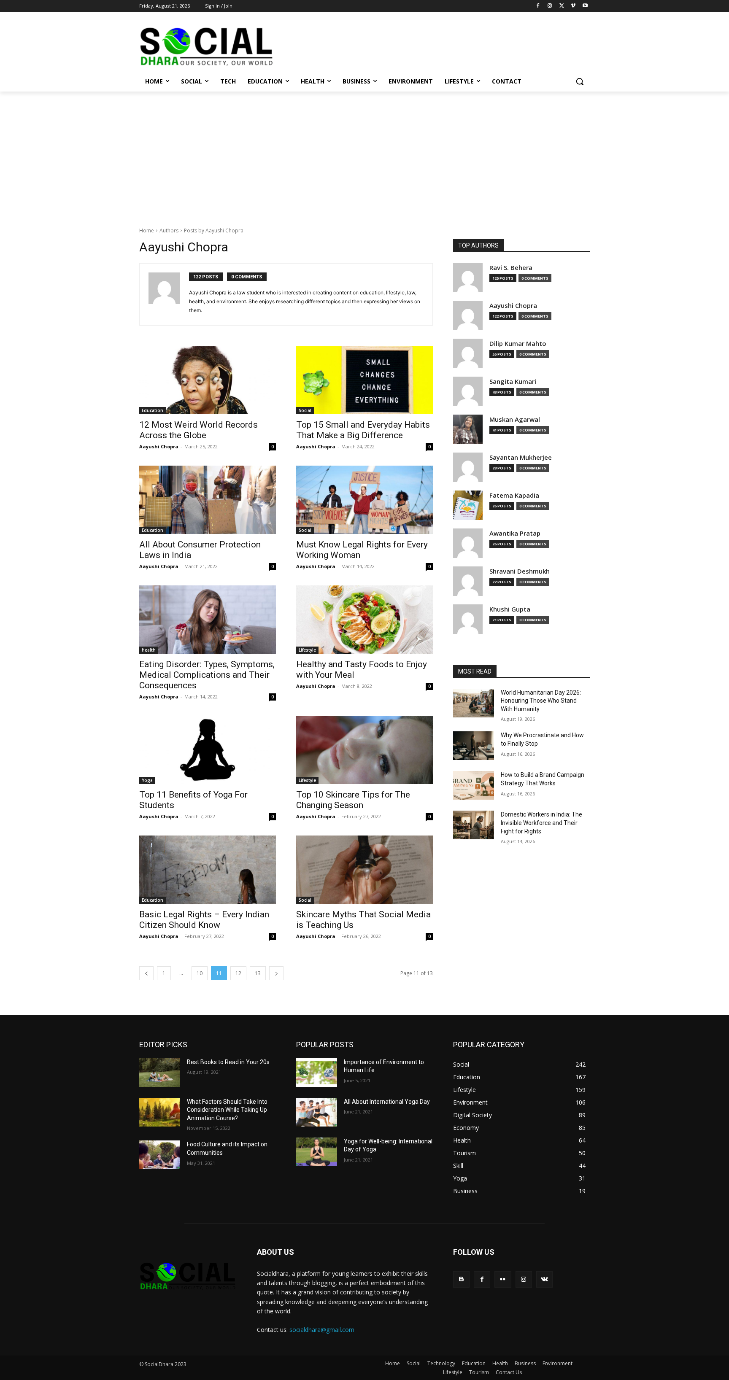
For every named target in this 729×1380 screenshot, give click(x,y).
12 (238, 973)
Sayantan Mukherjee (520, 457)
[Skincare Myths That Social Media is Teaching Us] (364, 870)
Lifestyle (307, 650)
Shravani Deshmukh (519, 571)
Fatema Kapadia (514, 495)
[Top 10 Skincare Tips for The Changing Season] (364, 750)
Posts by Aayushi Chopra (213, 230)
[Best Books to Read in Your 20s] (159, 1072)
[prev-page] (146, 973)
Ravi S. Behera (510, 268)
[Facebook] (538, 6)
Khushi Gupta (509, 609)
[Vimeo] (573, 6)
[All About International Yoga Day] (316, 1112)
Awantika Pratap (514, 533)
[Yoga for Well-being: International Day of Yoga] (316, 1151)
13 (258, 973)
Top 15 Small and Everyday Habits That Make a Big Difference (363, 430)
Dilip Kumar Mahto (517, 344)
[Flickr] (502, 1279)
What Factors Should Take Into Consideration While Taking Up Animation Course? (227, 1109)
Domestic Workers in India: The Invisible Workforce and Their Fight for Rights (541, 822)
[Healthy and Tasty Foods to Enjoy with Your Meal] (364, 619)
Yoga (147, 780)
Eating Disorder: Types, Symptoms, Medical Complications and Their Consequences (207, 674)
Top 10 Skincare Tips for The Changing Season (353, 800)
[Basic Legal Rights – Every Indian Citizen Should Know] (207, 870)
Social (305, 410)
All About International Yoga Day (387, 1101)
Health (149, 650)
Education (152, 410)
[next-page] (276, 973)
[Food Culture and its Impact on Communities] (159, 1154)
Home (146, 230)
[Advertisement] (364, 155)
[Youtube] (585, 6)
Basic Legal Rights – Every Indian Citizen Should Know (204, 919)
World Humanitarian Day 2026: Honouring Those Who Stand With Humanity (541, 700)
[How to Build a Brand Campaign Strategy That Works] (473, 785)
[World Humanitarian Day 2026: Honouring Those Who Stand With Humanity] (473, 703)
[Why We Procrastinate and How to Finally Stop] (473, 745)
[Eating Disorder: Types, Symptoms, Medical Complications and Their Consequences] (207, 619)
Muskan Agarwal (514, 419)
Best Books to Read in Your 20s (228, 1062)
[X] (562, 6)
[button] (580, 81)
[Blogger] (461, 1279)
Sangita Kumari (512, 381)
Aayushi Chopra (158, 446)
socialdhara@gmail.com (321, 1330)
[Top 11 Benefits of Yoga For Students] (207, 750)
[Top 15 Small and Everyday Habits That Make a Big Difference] (364, 380)
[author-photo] (168, 294)
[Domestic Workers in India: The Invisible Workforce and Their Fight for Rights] (473, 825)
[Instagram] (550, 6)
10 (199, 973)
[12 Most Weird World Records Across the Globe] (207, 380)
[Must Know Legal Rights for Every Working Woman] (364, 500)
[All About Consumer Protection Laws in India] (207, 500)
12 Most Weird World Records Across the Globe (198, 430)
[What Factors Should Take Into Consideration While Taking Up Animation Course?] (159, 1112)
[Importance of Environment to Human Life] (316, 1072)
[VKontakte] (544, 1279)
